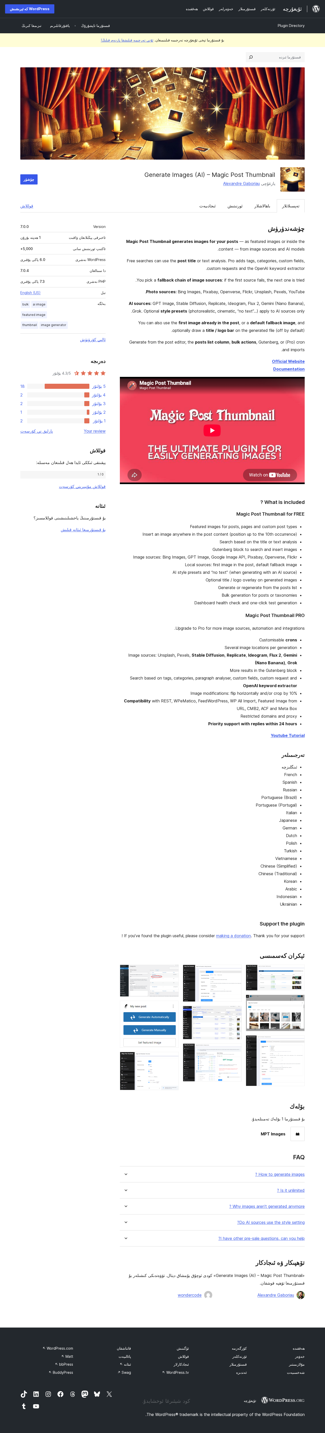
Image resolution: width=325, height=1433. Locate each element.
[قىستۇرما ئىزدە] (251, 57)
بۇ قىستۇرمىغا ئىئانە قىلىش (83, 529)
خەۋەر (300, 1356)
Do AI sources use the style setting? (271, 1222)
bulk (25, 304)
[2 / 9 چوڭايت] (297, 1001)
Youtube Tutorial (288, 735)
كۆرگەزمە (239, 1348)
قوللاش (26, 205)
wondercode (190, 1295)
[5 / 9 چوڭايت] (234, 1012)
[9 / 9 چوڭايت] (171, 1058)
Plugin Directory (291, 25)
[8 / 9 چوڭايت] (171, 1007)
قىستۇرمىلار (238, 1364)
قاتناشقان (124, 1348)
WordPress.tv (175, 1372)
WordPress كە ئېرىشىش (30, 9)
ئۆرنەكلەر (239, 1356)
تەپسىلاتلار (290, 205)
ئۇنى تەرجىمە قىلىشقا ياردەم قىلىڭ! (127, 40)
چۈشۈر (29, 179)
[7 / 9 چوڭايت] (171, 971)
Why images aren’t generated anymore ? (267, 1206)
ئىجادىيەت (207, 205)
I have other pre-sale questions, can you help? (261, 1238)
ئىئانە (125, 1364)
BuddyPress (60, 1372)
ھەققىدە (299, 1348)
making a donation (233, 935)
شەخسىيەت (296, 1372)
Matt (67, 1356)
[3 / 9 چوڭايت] (297, 1042)
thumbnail (29, 325)
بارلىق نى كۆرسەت (36, 431)
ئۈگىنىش (183, 1348)
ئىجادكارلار (181, 1364)
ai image (39, 304)
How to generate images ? (280, 1174)
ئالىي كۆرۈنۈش (93, 339)
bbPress (64, 1364)
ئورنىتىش (235, 205)
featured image (33, 315)
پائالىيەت (125, 1356)
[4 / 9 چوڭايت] (234, 971)
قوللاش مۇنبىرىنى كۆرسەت (82, 486)
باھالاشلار (262, 205)
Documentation (289, 369)
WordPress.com (57, 1348)
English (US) (30, 292)
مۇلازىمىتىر (297, 1364)
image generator (53, 325)
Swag (124, 1372)
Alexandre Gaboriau (241, 183)
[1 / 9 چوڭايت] (297, 971)
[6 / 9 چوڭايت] (234, 1050)
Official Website (288, 361)
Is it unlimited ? (291, 1190)
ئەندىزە (241, 1372)
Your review (95, 431)
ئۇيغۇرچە (250, 1401)
